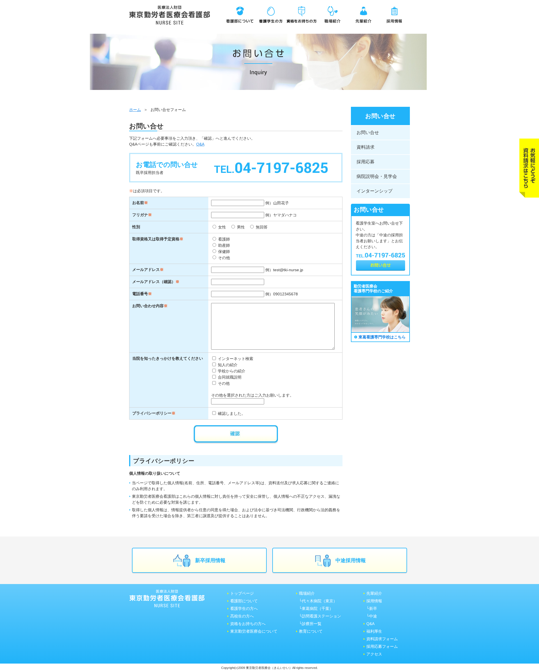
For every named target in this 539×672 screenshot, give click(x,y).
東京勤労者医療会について (253, 631)
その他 (223, 257)
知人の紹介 (227, 365)
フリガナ (140, 214)
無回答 (261, 227)
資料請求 (365, 147)
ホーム (135, 109)
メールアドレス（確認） (153, 281)
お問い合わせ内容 (148, 306)
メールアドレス (146, 269)
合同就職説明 (229, 377)
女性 (221, 227)
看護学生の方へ (244, 608)
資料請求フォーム (382, 639)
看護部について (244, 601)
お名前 (138, 202)
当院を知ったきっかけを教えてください (167, 358)
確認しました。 (231, 413)
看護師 (223, 239)
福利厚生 (374, 631)
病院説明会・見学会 (377, 176)
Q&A (200, 144)
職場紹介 (307, 593)
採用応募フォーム (382, 646)
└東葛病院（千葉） (316, 608)
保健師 (223, 251)
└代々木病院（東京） (318, 601)
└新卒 (371, 608)
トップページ (242, 593)
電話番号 (140, 293)
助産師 (223, 245)
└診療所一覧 (310, 623)
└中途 (371, 616)
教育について (311, 631)
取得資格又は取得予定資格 (155, 239)
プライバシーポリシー (152, 413)
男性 (240, 227)
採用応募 (365, 161)
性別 (136, 227)
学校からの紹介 (231, 371)
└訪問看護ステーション (320, 616)
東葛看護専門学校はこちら (382, 337)
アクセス (374, 654)
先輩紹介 (374, 593)
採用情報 (374, 601)
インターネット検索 (235, 358)
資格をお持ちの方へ (248, 623)
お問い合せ (368, 132)
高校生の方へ (242, 616)
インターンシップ (374, 191)
